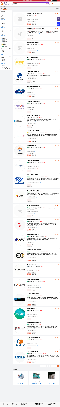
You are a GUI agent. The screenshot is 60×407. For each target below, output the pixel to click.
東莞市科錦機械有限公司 (20, 383)
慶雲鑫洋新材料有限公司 (32, 145)
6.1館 (3, 51)
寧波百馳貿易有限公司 (32, 308)
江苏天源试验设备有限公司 (33, 160)
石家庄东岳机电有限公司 (32, 175)
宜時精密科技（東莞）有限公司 (34, 250)
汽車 (35, 21)
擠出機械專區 (4, 60)
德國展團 (3, 59)
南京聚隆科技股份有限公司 (33, 294)
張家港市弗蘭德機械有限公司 (33, 219)
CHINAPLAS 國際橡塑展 (38, 403)
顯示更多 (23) (3, 27)
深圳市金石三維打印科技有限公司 (34, 13)
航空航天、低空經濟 (31, 21)
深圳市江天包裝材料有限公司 (33, 86)
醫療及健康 (33, 227)
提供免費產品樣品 (4, 67)
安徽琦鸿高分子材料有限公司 (33, 101)
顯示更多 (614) (3, 19)
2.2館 (3, 50)
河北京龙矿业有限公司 (52, 383)
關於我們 (49, 404)
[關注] (58, 57)
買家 (4, 403)
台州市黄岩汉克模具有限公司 (33, 190)
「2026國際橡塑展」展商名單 (6, 68)
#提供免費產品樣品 (29, 53)
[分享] (55, 13)
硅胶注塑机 (20, 381)
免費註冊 (15, 404)
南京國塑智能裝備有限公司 (33, 279)
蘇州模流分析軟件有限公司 (33, 42)
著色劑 (3, 15)
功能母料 (32, 151)
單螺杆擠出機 (37, 166)
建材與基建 (31, 94)
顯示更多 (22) (3, 63)
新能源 (3, 26)
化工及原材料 (30, 123)
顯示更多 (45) (3, 35)
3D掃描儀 (29, 63)
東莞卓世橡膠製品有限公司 (33, 205)
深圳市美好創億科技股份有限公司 (35, 28)
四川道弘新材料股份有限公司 (33, 337)
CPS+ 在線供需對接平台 (52, 403)
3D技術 (29, 211)
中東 (2, 34)
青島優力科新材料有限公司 (33, 234)
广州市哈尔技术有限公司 (32, 351)
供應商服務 (7, 0)
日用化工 (3, 23)
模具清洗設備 (30, 314)
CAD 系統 (32, 48)
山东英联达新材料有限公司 (33, 71)
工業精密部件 (4, 16)
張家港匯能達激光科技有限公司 (34, 322)
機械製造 (31, 35)
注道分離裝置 (35, 314)
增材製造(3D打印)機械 (34, 19)
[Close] (45, 3)
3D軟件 (29, 19)
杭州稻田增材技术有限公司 (33, 57)
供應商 (13, 403)
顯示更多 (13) (2, 54)
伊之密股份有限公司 (31, 264)
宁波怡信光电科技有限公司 (33, 131)
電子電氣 (34, 123)
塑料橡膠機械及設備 (31, 270)
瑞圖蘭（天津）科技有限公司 (33, 115)
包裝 (32, 242)
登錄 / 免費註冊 (5, 404)
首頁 (4, 0)
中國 (2, 31)
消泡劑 (29, 151)
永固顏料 (3, 18)
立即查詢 (29, 24)
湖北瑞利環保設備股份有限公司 (36, 383)
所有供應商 (4, 6)
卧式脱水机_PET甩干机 (36, 381)
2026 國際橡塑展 (37, 404)
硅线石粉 (52, 381)
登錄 (12, 404)
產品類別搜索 (23, 404)
